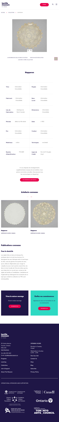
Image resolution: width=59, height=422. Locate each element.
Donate (44, 4)
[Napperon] (14, 214)
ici (37, 174)
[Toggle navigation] (53, 4)
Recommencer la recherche (29, 179)
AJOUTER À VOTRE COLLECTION (25, 59)
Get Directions (5, 350)
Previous (28, 196)
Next (31, 196)
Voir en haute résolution (36, 57)
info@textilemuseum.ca (11, 355)
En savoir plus (14, 306)
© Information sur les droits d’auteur (17, 57)
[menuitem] (14, 359)
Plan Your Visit (34, 355)
